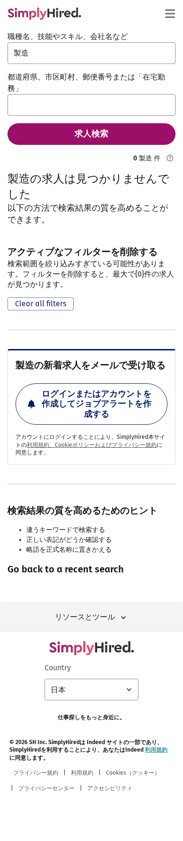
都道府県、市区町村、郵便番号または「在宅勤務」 (86, 82)
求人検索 (91, 133)
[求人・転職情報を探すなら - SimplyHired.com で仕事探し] (44, 14)
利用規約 (156, 749)
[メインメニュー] (169, 13)
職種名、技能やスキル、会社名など (68, 36)
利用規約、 (41, 445)
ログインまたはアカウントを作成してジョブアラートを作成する (97, 404)
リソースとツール (85, 616)
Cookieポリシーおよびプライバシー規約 (106, 445)
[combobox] (91, 53)
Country (58, 667)
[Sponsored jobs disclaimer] (169, 158)
